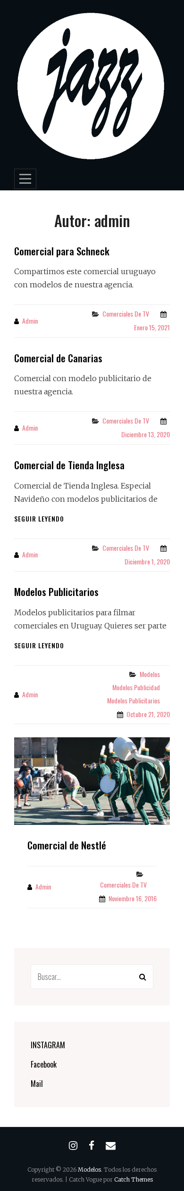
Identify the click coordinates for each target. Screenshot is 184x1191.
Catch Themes (133, 1179)
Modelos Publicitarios (56, 591)
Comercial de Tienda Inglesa (69, 464)
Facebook (44, 1064)
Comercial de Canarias (58, 358)
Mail (37, 1083)
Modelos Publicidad (136, 687)
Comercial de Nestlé (66, 845)
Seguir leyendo (39, 518)
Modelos (150, 674)
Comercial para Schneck (61, 251)
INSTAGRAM (48, 1045)
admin (30, 321)
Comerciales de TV (125, 313)
